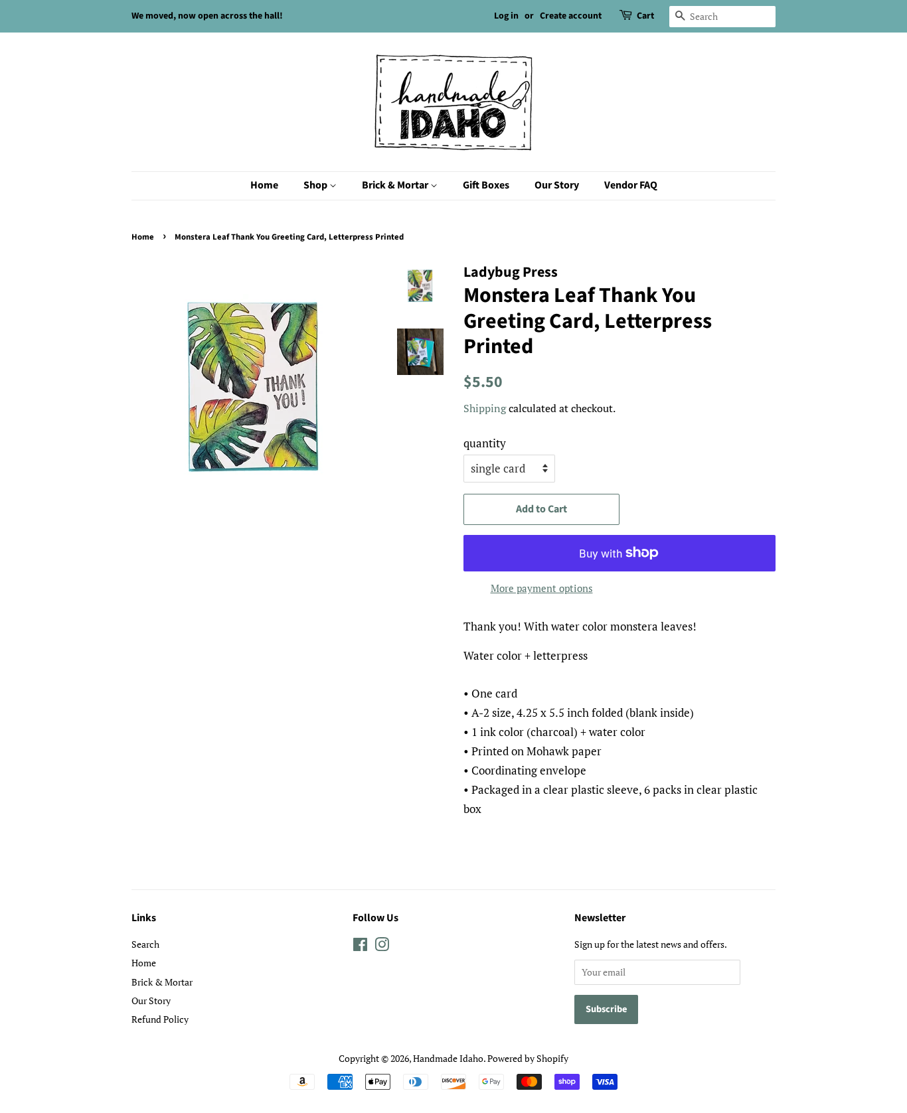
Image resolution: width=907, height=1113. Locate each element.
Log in (506, 16)
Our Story (557, 185)
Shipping (484, 408)
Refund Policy (160, 1019)
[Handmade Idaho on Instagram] (381, 946)
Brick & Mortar (396, 185)
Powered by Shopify (527, 1058)
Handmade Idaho (448, 1058)
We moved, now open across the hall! (207, 16)
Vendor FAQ (630, 185)
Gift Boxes (486, 185)
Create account (571, 16)
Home (264, 185)
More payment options (542, 588)
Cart (645, 16)
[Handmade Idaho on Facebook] (360, 946)
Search (145, 944)
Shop (316, 185)
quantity (484, 443)
